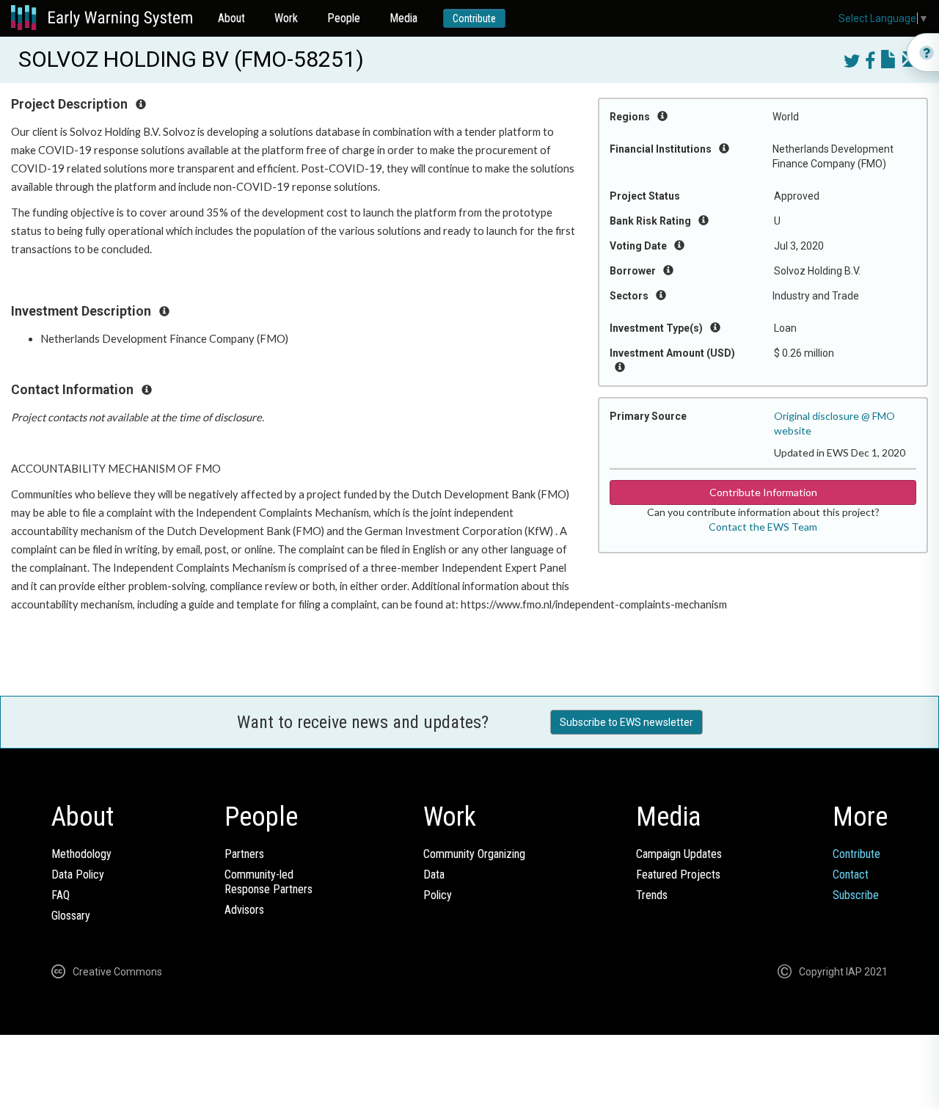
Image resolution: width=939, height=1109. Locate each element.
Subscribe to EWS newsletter (626, 722)
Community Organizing (474, 854)
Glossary (70, 916)
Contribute (474, 18)
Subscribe (856, 895)
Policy (437, 895)
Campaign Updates (679, 854)
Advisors (244, 910)
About (231, 18)
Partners (244, 854)
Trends (652, 895)
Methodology (81, 854)
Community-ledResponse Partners (268, 882)
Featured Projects (678, 874)
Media (403, 18)
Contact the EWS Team (763, 526)
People (343, 18)
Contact (851, 874)
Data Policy (77, 874)
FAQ (60, 895)
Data (434, 874)
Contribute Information (763, 492)
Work (286, 18)
